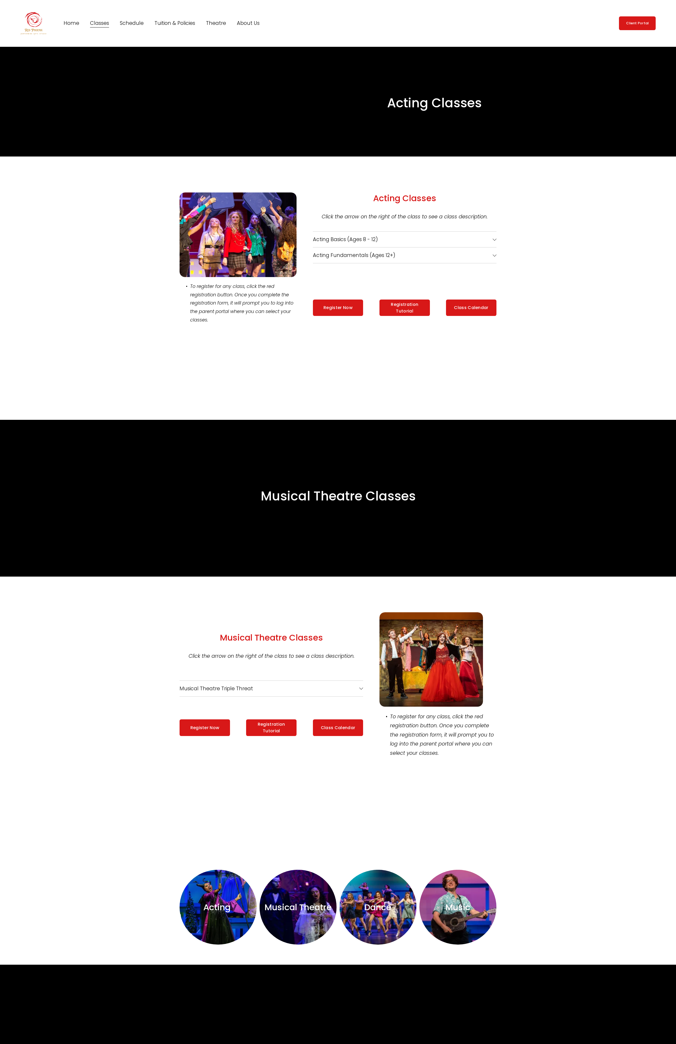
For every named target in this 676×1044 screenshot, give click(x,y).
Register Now (338, 308)
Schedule (132, 23)
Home (71, 23)
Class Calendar (471, 308)
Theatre (216, 23)
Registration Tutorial (404, 307)
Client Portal (637, 23)
